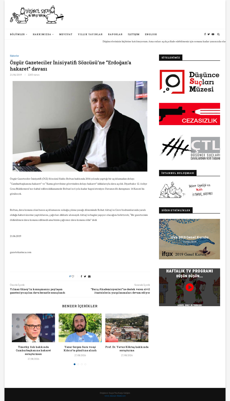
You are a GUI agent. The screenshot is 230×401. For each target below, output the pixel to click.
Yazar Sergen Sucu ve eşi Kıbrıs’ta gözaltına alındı (80, 348)
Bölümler (17, 34)
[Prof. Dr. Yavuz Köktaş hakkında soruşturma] (126, 328)
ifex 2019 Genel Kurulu (189, 237)
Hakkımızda (42, 34)
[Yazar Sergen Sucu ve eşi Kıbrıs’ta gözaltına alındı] (80, 328)
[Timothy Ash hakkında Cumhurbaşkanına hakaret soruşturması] (33, 328)
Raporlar (115, 34)
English (151, 34)
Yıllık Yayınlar (90, 34)
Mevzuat (65, 34)
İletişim (134, 34)
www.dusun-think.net (115, 395)
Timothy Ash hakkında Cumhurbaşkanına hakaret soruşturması (33, 350)
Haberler (14, 55)
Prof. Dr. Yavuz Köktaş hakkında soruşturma (126, 348)
